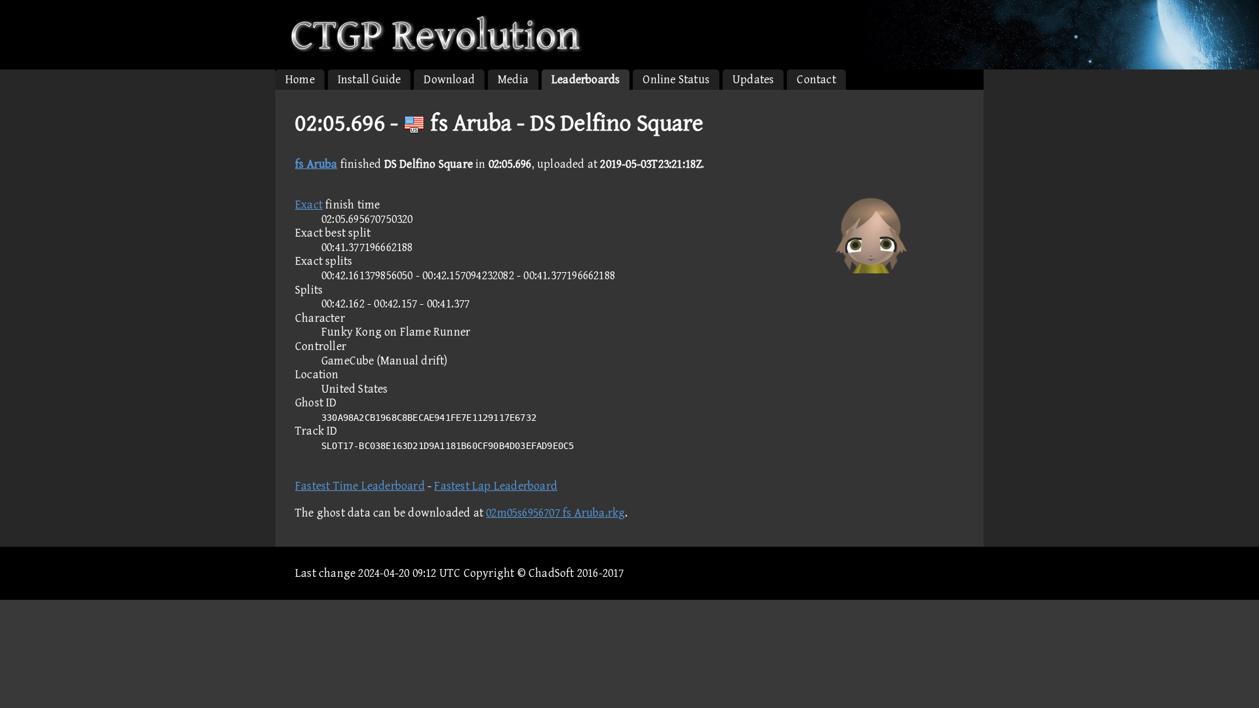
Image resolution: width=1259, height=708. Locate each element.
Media (513, 80)
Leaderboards (585, 80)
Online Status (676, 80)
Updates (753, 80)
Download (449, 80)
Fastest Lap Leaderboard (495, 486)
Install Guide (369, 80)
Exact (309, 205)
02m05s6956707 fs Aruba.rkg (555, 513)
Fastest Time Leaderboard (360, 486)
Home (300, 80)
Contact (816, 80)
